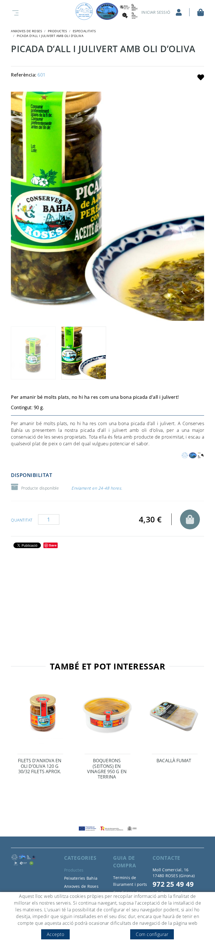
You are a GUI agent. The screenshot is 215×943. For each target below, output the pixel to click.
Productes (57, 31)
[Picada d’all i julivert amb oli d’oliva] (107, 206)
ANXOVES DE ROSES (26, 31)
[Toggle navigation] (14, 12)
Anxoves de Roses (81, 886)
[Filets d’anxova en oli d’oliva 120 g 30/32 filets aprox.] (40, 717)
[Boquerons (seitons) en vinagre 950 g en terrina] (107, 717)
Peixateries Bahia (80, 878)
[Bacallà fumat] (174, 717)
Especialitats (84, 31)
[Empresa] (107, 11)
